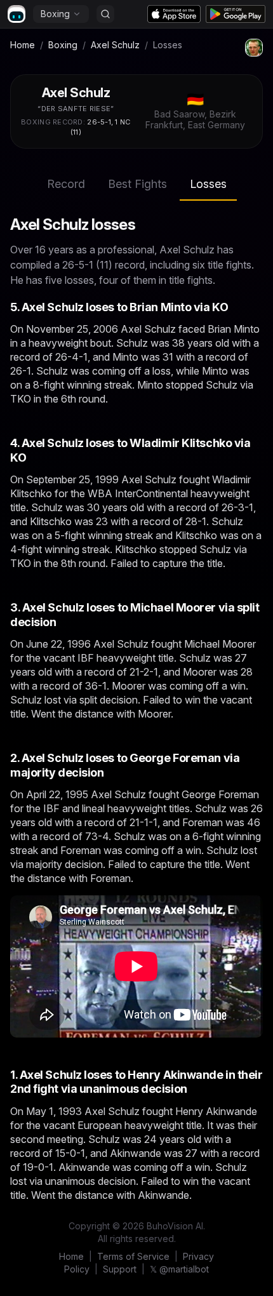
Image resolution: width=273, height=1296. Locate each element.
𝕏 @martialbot (179, 1269)
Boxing (55, 13)
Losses (208, 183)
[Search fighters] (105, 14)
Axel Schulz (115, 44)
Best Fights (137, 183)
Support (119, 1269)
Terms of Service (133, 1256)
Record (66, 183)
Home (22, 44)
